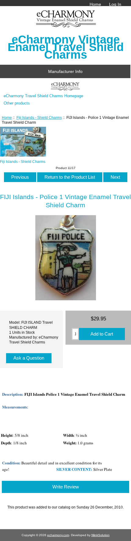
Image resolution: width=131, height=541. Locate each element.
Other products (17, 103)
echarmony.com (58, 535)
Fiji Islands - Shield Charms (39, 117)
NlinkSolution (100, 535)
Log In (115, 4)
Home (95, 4)
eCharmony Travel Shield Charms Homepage (43, 96)
